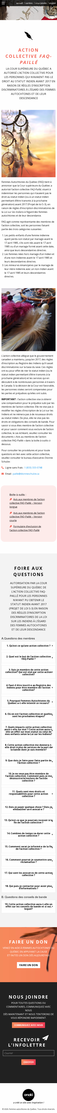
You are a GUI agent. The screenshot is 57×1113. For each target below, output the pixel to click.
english (52, 3)
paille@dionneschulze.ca (26, 473)
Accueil (19, 3)
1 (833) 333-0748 (33, 467)
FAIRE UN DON (28, 965)
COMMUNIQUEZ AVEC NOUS (28, 1025)
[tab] (28, 645)
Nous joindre (41, 3)
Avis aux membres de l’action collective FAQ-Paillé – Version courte (27, 516)
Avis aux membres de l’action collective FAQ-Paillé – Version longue (27, 503)
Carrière (29, 3)
